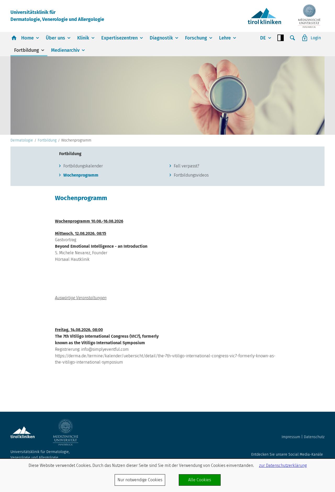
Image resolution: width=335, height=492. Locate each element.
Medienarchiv (65, 50)
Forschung (196, 38)
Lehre (225, 38)
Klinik (83, 38)
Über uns (55, 38)
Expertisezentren (119, 38)
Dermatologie (21, 140)
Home (27, 38)
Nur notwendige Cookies (140, 479)
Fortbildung (26, 50)
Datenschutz (314, 437)
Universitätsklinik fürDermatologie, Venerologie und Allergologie (57, 15)
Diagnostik (161, 38)
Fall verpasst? (186, 165)
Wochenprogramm (80, 175)
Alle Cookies (199, 479)
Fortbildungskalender (83, 165)
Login (316, 37)
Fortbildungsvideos (191, 175)
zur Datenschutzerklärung (283, 465)
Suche (293, 38)
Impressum (291, 437)
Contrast (281, 38)
